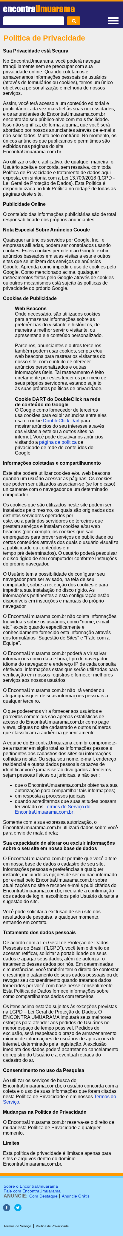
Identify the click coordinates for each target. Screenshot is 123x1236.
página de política (58, 442)
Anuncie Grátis (76, 1196)
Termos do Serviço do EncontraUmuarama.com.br (52, 809)
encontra (39, 8)
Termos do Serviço (17, 1226)
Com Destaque (43, 1196)
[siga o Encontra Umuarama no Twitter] (17, 1209)
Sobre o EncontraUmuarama (31, 1186)
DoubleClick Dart (61, 420)
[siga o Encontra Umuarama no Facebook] (6, 1209)
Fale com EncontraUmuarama (32, 1191)
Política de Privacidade (52, 1226)
